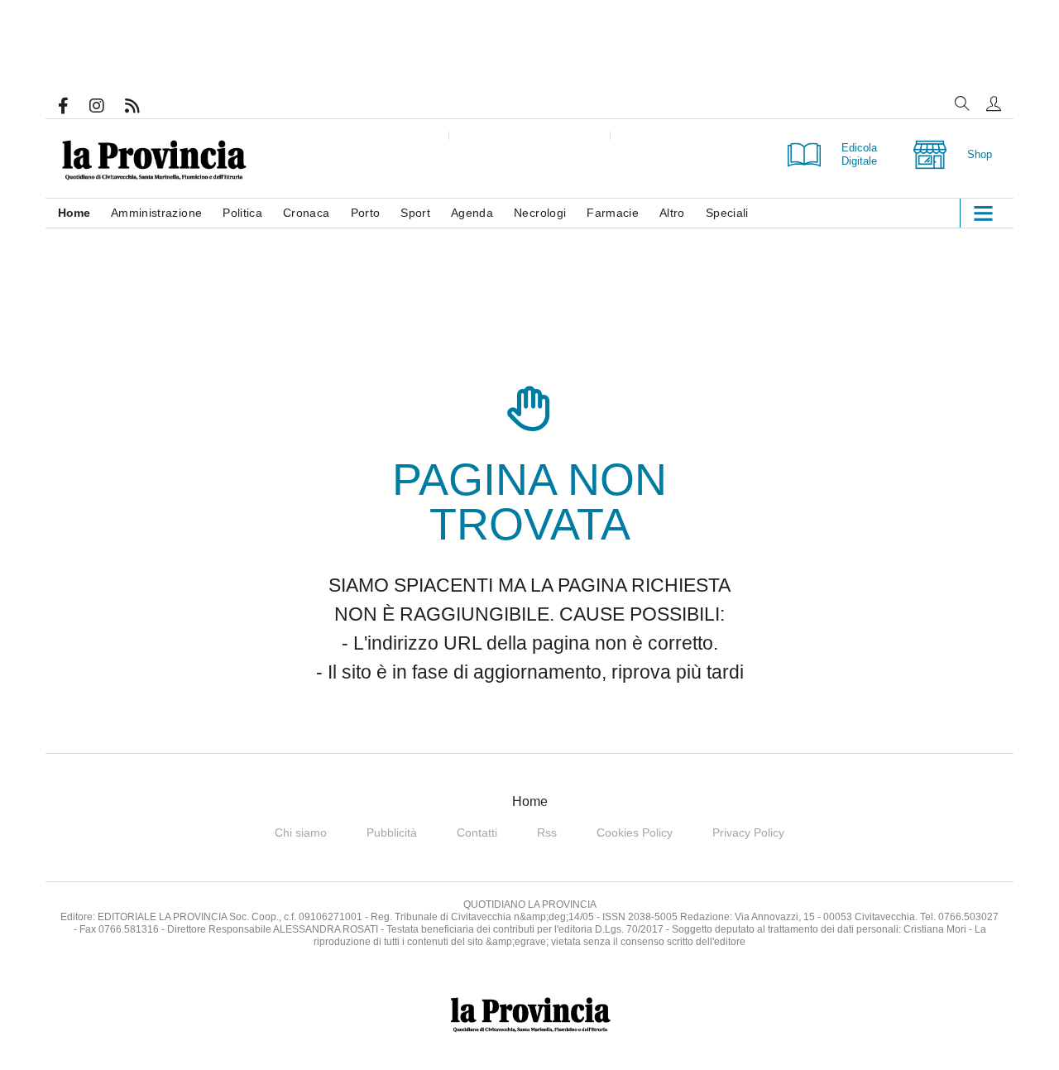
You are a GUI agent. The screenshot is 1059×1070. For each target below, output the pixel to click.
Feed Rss (143, 106)
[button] (993, 103)
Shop (979, 154)
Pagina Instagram (107, 106)
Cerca (962, 103)
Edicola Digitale (859, 154)
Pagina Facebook (73, 106)
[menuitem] (84, 213)
